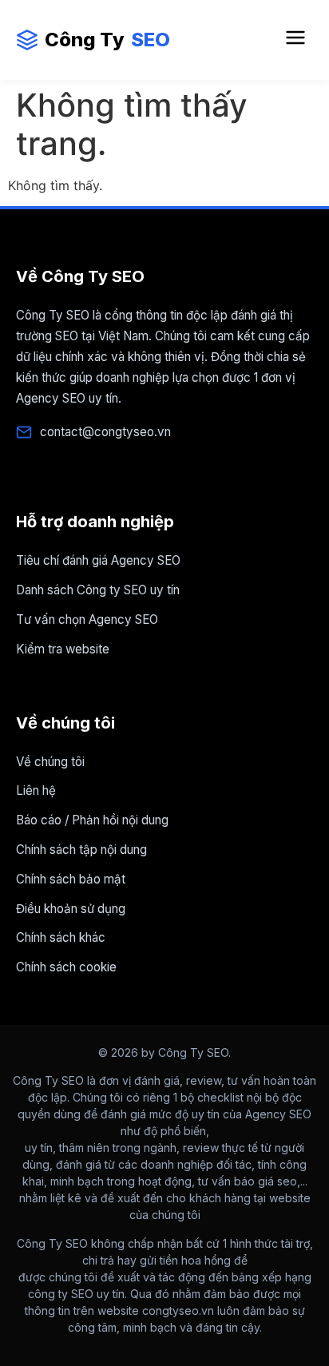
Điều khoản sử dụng (70, 908)
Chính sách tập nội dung (81, 849)
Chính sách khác (60, 937)
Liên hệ (36, 790)
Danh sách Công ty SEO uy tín (98, 590)
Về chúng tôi (50, 761)
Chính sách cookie (66, 967)
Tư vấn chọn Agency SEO (87, 619)
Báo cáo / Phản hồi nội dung (92, 820)
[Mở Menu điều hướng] (295, 40)
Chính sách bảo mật (70, 879)
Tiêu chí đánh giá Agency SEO (98, 560)
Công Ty (107, 39)
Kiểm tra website (62, 649)
